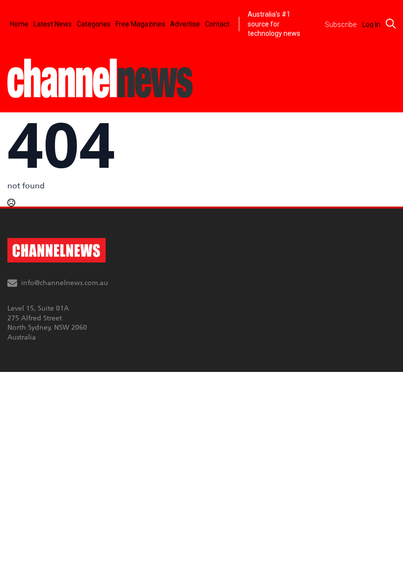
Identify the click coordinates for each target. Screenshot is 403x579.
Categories (94, 24)
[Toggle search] (391, 23)
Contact (217, 24)
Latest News (52, 24)
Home (19, 24)
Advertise (185, 24)
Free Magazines (140, 24)
